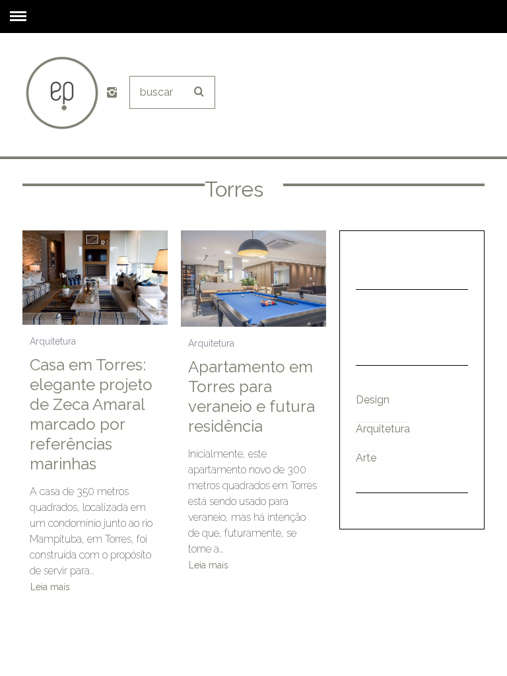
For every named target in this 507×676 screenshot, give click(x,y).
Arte (366, 458)
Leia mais (50, 587)
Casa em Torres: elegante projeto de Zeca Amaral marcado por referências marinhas (91, 414)
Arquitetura (53, 341)
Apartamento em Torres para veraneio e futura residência (251, 396)
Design (372, 399)
